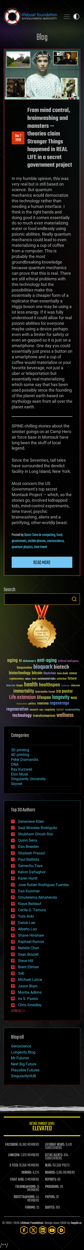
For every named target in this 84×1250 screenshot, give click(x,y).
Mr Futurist (20, 1058)
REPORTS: (51, 1180)
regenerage (59, 703)
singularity (50, 709)
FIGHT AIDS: (17, 1180)
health (31, 684)
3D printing (20, 750)
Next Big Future (23, 1064)
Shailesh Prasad (31, 853)
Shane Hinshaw (31, 935)
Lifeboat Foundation (31, 1223)
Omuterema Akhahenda (37, 897)
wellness (65, 715)
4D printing (20, 754)
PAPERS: (50, 1197)
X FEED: (14, 1165)
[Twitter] (33, 1230)
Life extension (22, 697)
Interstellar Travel (45, 692)
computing (48, 535)
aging (12, 661)
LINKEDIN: (14, 1155)
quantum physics (22, 547)
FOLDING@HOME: (25, 1187)
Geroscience (21, 1046)
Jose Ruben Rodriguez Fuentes (43, 885)
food (59, 535)
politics (32, 703)
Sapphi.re (76, 1223)
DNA (14, 764)
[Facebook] (24, 1230)
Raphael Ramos (31, 941)
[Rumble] (61, 1230)
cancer (73, 673)
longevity (61, 697)
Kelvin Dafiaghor (32, 872)
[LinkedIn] (42, 1230)
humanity (65, 685)
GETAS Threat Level (42, 1127)
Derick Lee (26, 923)
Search (74, 599)
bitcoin (37, 673)
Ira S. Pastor (28, 998)
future (72, 678)
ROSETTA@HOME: (24, 1197)
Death (34, 679)
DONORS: (26, 1173)
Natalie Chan (28, 948)
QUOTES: (50, 1208)
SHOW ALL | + (18, 1011)
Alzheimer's (29, 661)
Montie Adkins (30, 992)
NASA (74, 698)
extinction (61, 679)
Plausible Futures (25, 1070)
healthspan (49, 685)
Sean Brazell (28, 954)
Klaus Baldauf (29, 903)
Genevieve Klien (31, 821)
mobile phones (37, 541)
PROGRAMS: (52, 1187)
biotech (61, 667)
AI (20, 661)
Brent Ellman (28, 967)
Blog (42, 37)
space (60, 709)
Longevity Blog (23, 1052)
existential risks (47, 679)
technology (22, 715)
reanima (43, 703)
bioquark (42, 667)
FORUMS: (30, 1208)
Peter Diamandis (24, 759)
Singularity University (28, 779)
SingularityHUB (23, 1076)
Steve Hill (25, 961)
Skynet (16, 784)
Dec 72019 (18, 138)
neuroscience (55, 541)
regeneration (17, 709)
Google (19, 685)
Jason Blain (28, 986)
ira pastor (64, 691)
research (34, 709)
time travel (40, 547)
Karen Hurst (27, 878)
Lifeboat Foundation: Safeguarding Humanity (30, 16)
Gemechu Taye (30, 866)
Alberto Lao (27, 929)
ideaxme (75, 686)
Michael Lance (30, 979)
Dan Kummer (29, 891)
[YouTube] (52, 1230)
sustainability (72, 710)
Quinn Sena (31, 535)
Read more (42, 563)
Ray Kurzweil (21, 769)
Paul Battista (28, 859)
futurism (10, 686)
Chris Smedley (30, 1005)
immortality (23, 691)
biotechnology (20, 673)
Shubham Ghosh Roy (35, 834)
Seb (21, 973)
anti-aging (47, 661)
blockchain (49, 673)
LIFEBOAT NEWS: (55, 1145)
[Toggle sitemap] (67, 17)
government (19, 541)
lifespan (44, 697)
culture (28, 679)
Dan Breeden (28, 846)
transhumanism (44, 716)
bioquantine (24, 668)
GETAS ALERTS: (54, 1155)
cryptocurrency (16, 679)
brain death (62, 673)
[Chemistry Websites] (42, 627)
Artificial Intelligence (68, 661)
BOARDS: (50, 1173)
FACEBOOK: (11, 1145)
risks (41, 709)
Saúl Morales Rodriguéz (37, 828)
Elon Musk (19, 774)
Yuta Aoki (26, 916)
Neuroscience (22, 704)
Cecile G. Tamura (32, 910)
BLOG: (48, 1165)
